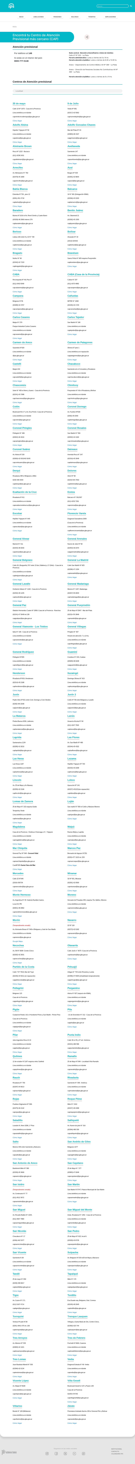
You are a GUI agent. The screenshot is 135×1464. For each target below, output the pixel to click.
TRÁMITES (91, 17)
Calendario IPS (117, 1454)
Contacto (115, 1451)
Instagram (47, 1453)
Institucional (116, 1449)
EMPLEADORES (110, 17)
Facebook (56, 1453)
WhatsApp (83, 1453)
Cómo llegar (17, 121)
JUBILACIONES (38, 17)
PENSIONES (57, 17)
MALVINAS (74, 17)
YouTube (74, 1453)
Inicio (21, 17)
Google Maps (18, 941)
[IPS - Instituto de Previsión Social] (11, 6)
